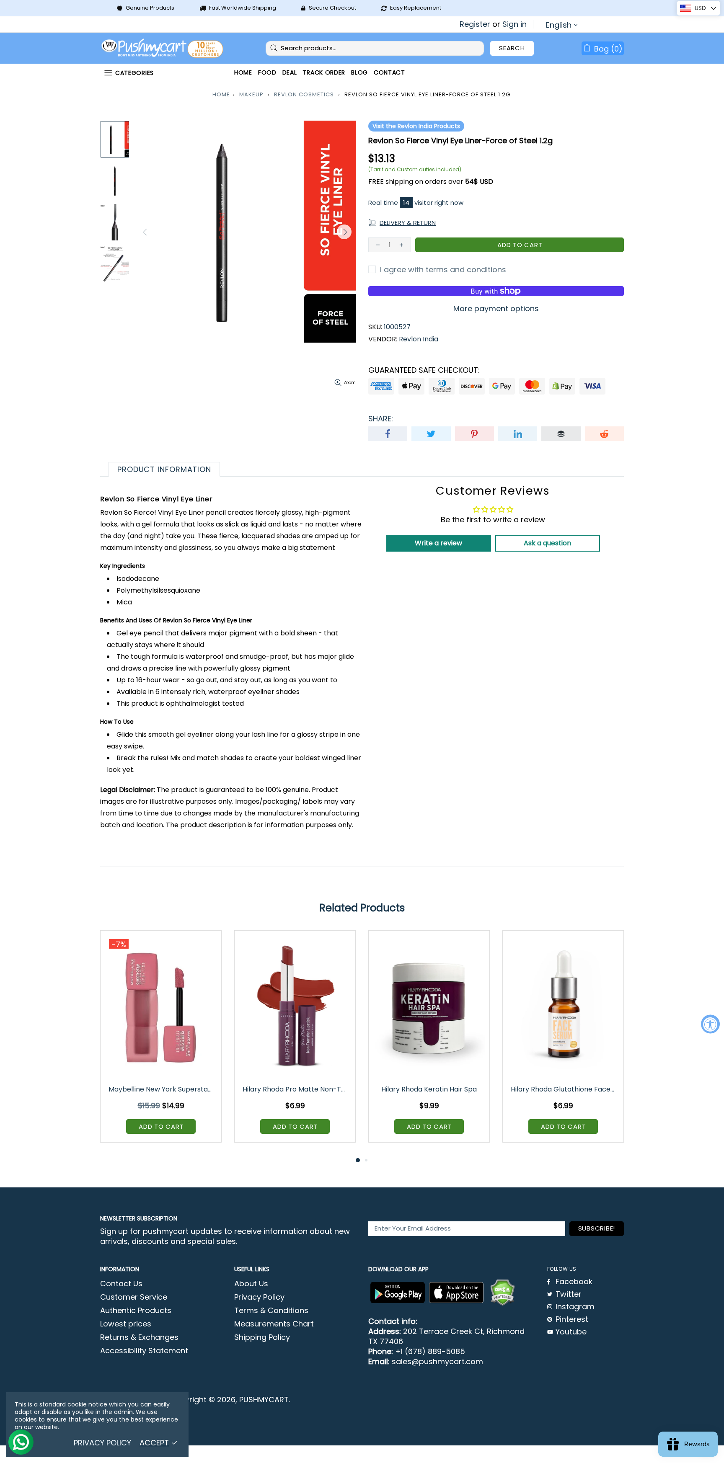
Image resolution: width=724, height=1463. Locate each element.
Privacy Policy (259, 1297)
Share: (380, 419)
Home (221, 94)
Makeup (251, 94)
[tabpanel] (161, 1042)
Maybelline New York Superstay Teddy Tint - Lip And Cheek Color (162, 1089)
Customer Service (133, 1297)
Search (512, 48)
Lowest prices (125, 1324)
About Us (251, 1284)
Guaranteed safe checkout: (424, 370)
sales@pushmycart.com (437, 1362)
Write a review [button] (438, 543)
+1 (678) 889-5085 (430, 1352)
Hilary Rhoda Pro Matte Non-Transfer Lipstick (296, 1089)
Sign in (514, 24)
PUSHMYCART (163, 48)
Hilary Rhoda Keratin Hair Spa (429, 1089)
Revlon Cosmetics (304, 94)
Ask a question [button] (547, 543)
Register (475, 24)
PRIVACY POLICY (102, 1443)
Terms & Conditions (271, 1311)
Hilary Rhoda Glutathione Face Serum (564, 1089)
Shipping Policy (262, 1337)
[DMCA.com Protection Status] (502, 1292)
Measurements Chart (274, 1324)
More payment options (496, 309)
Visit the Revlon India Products (416, 126)
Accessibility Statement (144, 1351)
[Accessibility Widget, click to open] (710, 1024)
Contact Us (121, 1284)
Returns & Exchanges (139, 1337)
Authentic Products (135, 1311)
